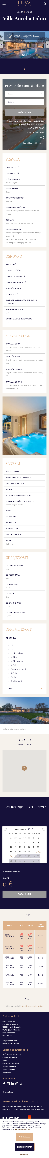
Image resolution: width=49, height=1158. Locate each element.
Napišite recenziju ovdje (32, 1006)
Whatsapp (7, 1073)
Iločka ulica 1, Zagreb (11, 1043)
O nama (6, 1060)
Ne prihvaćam (24, 1147)
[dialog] (24, 1138)
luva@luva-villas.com (33, 143)
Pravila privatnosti (22, 1129)
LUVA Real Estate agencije (33, 1109)
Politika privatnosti (10, 1057)
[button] (1, 44)
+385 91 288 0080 (35, 128)
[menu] (4, 3)
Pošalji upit (24, 112)
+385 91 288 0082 (35, 132)
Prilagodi (24, 1155)
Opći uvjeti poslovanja (12, 1054)
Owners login (8, 1092)
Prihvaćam (24, 1136)
